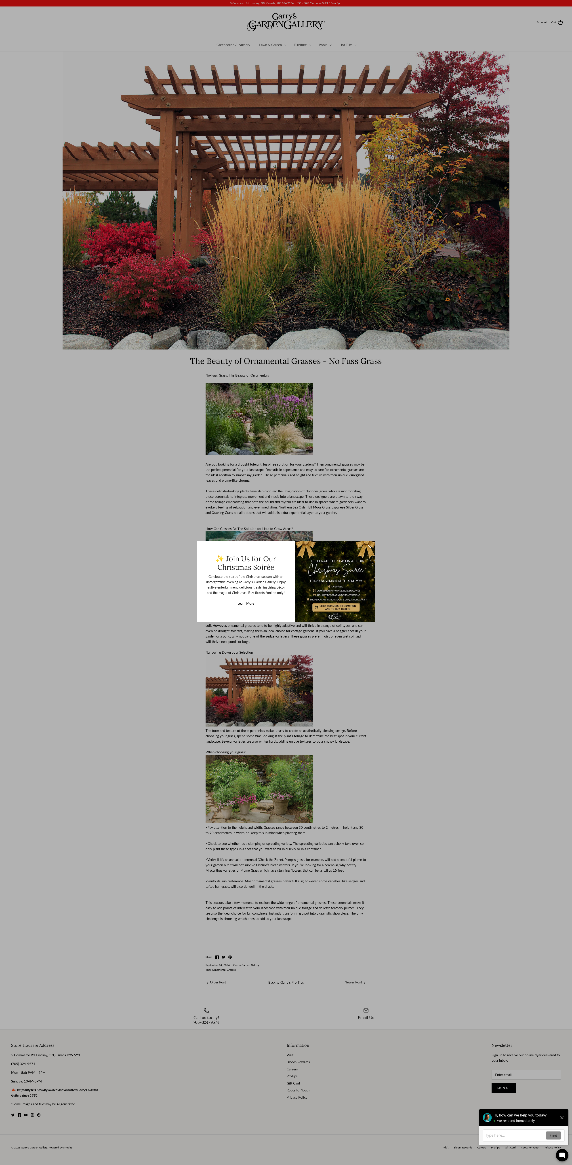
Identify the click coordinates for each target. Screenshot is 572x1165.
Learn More (246, 603)
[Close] (370, 547)
